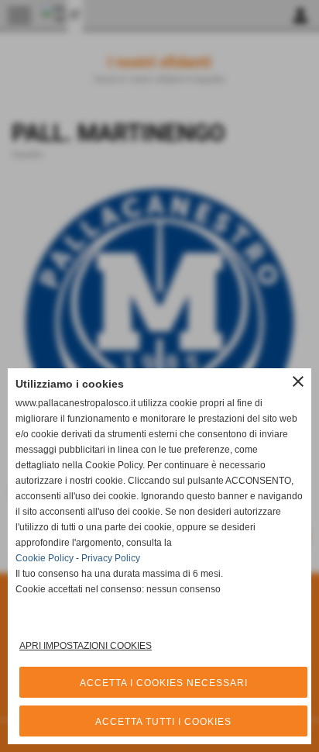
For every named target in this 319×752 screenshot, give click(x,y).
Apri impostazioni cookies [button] (85, 645)
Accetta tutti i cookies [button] (163, 721)
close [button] (298, 381)
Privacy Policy (110, 558)
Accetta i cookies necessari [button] (164, 683)
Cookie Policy (44, 558)
